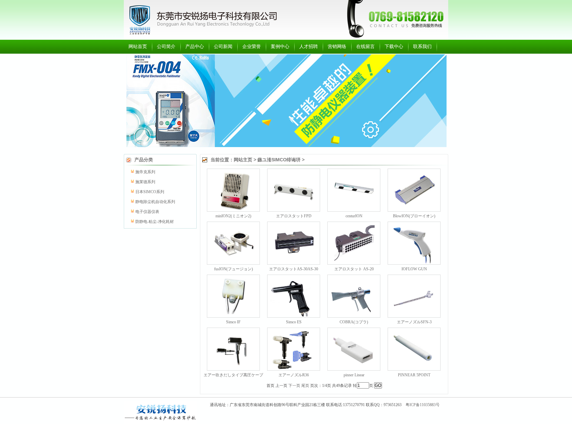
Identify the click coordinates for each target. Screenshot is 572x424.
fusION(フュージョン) (233, 269)
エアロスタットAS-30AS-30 (293, 269)
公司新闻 (223, 46)
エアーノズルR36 (293, 375)
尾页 (305, 385)
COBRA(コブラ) (354, 322)
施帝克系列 (145, 172)
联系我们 (422, 46)
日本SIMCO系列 (149, 191)
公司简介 (166, 46)
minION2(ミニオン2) (233, 216)
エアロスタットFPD (293, 216)
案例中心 (280, 46)
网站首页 (137, 46)
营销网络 (337, 46)
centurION (354, 216)
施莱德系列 (145, 182)
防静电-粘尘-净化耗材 (154, 221)
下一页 (294, 385)
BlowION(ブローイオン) (414, 216)
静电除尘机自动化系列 (155, 201)
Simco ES (294, 322)
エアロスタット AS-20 (354, 269)
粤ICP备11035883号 (422, 404)
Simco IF (233, 322)
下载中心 (394, 46)
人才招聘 (308, 46)
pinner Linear (354, 375)
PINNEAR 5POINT (414, 375)
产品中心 (194, 46)
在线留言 (365, 46)
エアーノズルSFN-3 (414, 322)
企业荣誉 (251, 46)
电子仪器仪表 (147, 211)
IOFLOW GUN (414, 269)
